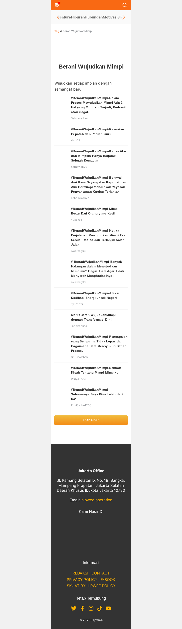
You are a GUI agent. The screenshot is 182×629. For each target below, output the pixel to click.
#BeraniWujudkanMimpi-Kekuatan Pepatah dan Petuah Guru (97, 131)
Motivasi (110, 17)
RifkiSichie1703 (81, 405)
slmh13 (75, 140)
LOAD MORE (91, 420)
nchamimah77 (80, 198)
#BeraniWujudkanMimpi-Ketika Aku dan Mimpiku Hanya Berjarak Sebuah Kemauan (98, 155)
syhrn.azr (77, 304)
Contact (100, 573)
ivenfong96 (78, 251)
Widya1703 (78, 378)
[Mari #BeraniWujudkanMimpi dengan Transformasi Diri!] (61, 319)
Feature (64, 17)
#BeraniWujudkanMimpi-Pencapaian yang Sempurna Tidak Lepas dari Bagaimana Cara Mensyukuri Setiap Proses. (99, 343)
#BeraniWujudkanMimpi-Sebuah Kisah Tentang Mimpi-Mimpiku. (96, 370)
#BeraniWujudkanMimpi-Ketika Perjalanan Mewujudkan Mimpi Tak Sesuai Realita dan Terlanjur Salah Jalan (98, 237)
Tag (56, 31)
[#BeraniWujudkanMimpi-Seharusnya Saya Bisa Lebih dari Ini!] (61, 394)
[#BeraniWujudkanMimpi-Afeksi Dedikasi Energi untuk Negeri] (61, 297)
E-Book (108, 579)
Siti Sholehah (79, 357)
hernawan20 (79, 166)
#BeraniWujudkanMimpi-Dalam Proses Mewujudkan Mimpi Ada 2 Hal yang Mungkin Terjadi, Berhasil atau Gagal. (98, 105)
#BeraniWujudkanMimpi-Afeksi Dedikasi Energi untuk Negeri (95, 295)
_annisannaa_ (79, 326)
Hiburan (78, 17)
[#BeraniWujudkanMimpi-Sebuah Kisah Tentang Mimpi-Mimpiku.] (61, 372)
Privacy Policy (82, 579)
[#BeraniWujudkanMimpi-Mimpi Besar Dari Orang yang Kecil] (61, 213)
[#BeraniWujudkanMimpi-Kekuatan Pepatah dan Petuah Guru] (61, 133)
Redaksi (80, 573)
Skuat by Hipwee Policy (91, 586)
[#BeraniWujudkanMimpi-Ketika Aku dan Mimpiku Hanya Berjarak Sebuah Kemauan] (61, 155)
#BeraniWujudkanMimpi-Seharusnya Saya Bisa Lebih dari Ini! (97, 394)
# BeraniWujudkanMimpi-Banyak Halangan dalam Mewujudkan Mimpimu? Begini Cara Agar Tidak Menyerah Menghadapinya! (97, 268)
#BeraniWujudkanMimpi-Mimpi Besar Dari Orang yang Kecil (95, 211)
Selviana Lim (79, 118)
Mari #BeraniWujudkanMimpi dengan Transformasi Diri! (93, 317)
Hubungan (94, 17)
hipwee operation (96, 500)
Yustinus (76, 219)
